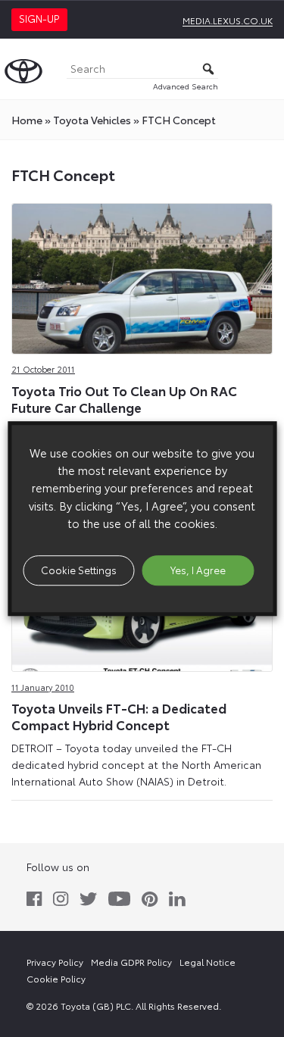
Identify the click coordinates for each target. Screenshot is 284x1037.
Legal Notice (207, 961)
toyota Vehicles (92, 119)
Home (26, 119)
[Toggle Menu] (264, 69)
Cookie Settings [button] (79, 569)
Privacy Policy (55, 961)
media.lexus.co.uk (228, 20)
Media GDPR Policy (131, 961)
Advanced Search (185, 86)
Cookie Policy (56, 978)
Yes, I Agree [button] (198, 569)
